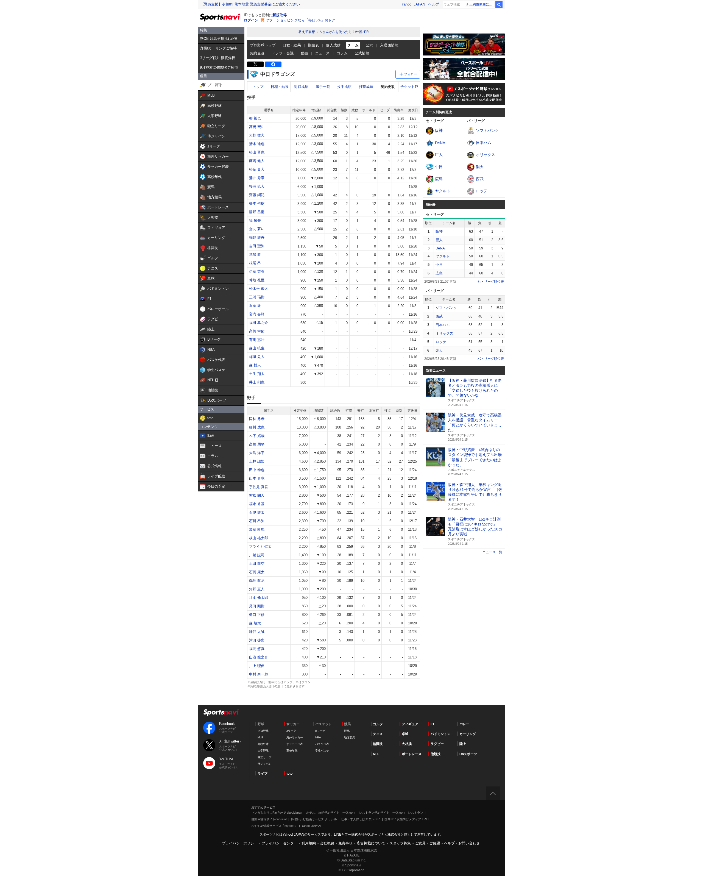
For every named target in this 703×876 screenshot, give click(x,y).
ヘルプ (433, 4)
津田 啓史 (256, 640)
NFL (376, 754)
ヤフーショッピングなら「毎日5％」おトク (300, 20)
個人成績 (333, 45)
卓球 (405, 734)
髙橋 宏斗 (256, 127)
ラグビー (437, 744)
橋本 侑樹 (256, 203)
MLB (260, 737)
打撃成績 (366, 87)
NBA (318, 737)
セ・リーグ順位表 (491, 281)
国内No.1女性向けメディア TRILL (407, 819)
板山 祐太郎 (258, 538)
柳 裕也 (255, 118)
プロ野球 (263, 730)
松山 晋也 (256, 152)
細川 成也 (256, 427)
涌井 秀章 (256, 178)
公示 (369, 45)
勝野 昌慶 (256, 212)
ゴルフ (378, 724)
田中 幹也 (256, 470)
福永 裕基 (256, 504)
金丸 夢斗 (256, 229)
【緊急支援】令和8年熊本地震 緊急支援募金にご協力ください (250, 4)
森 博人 (255, 365)
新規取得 (279, 15)
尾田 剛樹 (256, 606)
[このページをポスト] (255, 64)
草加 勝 (255, 254)
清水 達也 (256, 144)
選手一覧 (323, 87)
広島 (439, 273)
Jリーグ (291, 730)
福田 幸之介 (258, 323)
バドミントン (440, 734)
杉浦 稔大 (256, 186)
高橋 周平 (256, 444)
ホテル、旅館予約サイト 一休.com (330, 812)
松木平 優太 (258, 289)
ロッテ (441, 342)
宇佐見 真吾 (258, 487)
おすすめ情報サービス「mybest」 (274, 825)
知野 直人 (256, 589)
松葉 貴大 (256, 169)
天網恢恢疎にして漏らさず (482, 4)
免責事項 (345, 843)
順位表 (313, 45)
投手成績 (344, 87)
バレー (464, 724)
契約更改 (257, 53)
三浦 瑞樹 (256, 297)
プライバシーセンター (279, 843)
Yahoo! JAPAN (413, 4)
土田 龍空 (256, 563)
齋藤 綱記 (256, 195)
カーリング (467, 734)
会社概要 (327, 843)
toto (289, 773)
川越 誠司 (256, 555)
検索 (499, 4)
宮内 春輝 (256, 314)
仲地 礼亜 (256, 280)
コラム (342, 53)
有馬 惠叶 (256, 340)
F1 (432, 724)
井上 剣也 (256, 382)
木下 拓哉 (256, 436)
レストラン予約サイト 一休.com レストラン (391, 812)
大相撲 (407, 744)
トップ (258, 87)
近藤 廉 (255, 306)
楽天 (439, 350)
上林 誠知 (256, 461)
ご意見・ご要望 (427, 843)
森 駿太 (255, 623)
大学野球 (263, 750)
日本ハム (443, 325)
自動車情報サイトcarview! (269, 819)
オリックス (444, 333)
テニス (378, 734)
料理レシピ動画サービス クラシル (314, 819)
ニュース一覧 (492, 552)
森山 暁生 (256, 348)
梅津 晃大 (256, 357)
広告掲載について (371, 843)
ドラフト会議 (283, 53)
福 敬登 (255, 220)
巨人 (439, 240)
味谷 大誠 (256, 632)
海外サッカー (294, 737)
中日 (439, 265)
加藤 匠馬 (256, 529)
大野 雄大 (256, 135)
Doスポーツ (468, 754)
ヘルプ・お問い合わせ (462, 843)
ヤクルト (443, 256)
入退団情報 (389, 45)
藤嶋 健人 (256, 161)
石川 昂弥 (256, 521)
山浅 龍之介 (258, 657)
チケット (407, 87)
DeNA (440, 248)
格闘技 (378, 744)
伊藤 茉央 (256, 271)
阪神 (439, 231)
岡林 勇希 (256, 419)
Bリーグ (320, 730)
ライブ (262, 773)
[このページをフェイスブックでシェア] (273, 64)
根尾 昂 (255, 263)
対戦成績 (301, 87)
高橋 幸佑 (256, 331)
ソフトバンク (446, 308)
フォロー (410, 74)
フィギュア (410, 724)
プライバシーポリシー (240, 843)
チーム (353, 45)
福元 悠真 (256, 649)
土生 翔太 (256, 374)
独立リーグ (264, 757)
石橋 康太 (256, 572)
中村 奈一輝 (258, 674)
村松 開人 (256, 495)
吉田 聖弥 (256, 246)
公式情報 (362, 53)
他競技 (435, 754)
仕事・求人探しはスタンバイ (360, 819)
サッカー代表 (294, 744)
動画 (304, 53)
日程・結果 (292, 45)
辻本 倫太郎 (258, 598)
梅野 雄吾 (256, 237)
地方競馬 (349, 737)
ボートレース (412, 754)
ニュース (322, 53)
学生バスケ (322, 750)
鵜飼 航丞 (256, 581)
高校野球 (263, 744)
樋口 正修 (256, 615)
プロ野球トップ (263, 45)
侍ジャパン (264, 763)
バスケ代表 (322, 744)
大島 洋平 (256, 453)
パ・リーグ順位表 (491, 359)
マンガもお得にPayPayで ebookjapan (276, 812)
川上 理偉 (256, 666)
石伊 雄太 (256, 512)
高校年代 (291, 750)
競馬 (347, 730)
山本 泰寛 (256, 478)
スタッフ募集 (400, 843)
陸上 (462, 744)
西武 (439, 316)
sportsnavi (221, 712)
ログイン (251, 20)
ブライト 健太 (260, 546)
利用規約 (309, 843)
